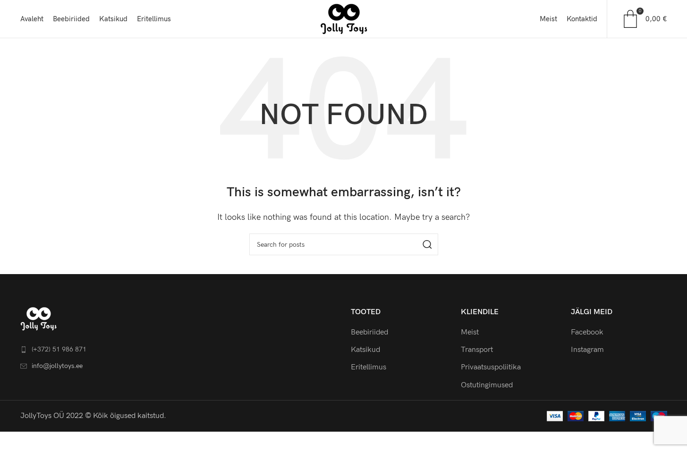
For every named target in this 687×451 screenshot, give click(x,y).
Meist (470, 332)
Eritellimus (368, 367)
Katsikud (365, 349)
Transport (477, 349)
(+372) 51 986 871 (59, 349)
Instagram (587, 349)
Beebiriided (369, 332)
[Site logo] (343, 18)
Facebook (587, 332)
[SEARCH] (427, 244)
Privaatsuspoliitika (491, 367)
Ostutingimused (487, 385)
